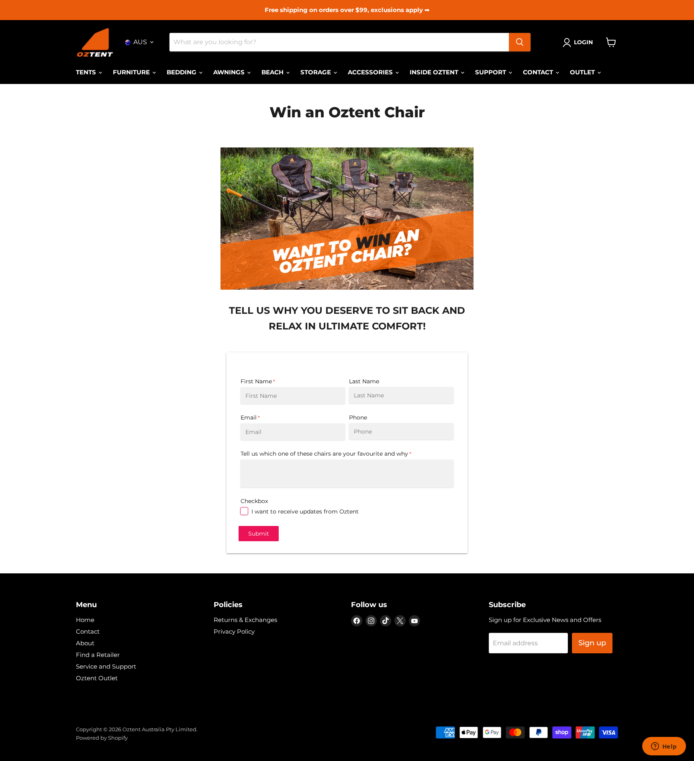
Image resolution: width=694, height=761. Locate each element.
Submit (258, 533)
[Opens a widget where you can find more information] (664, 747)
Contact (88, 631)
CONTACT (539, 72)
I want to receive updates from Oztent (305, 511)
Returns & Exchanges (245, 620)
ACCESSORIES (371, 72)
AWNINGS (229, 72)
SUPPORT (491, 72)
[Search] (520, 42)
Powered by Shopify (102, 737)
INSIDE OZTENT (435, 72)
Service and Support (106, 666)
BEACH (273, 72)
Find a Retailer (98, 655)
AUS (140, 42)
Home (85, 620)
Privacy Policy (234, 631)
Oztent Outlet (97, 678)
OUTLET (583, 72)
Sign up (592, 642)
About (85, 643)
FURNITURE (132, 72)
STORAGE (316, 72)
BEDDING (182, 72)
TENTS (87, 72)
